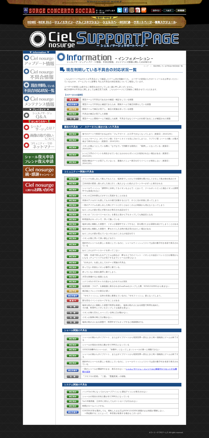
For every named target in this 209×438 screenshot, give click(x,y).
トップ (146, 66)
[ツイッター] (119, 11)
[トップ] (143, 11)
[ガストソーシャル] (131, 11)
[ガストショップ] (137, 11)
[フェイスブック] (125, 11)
